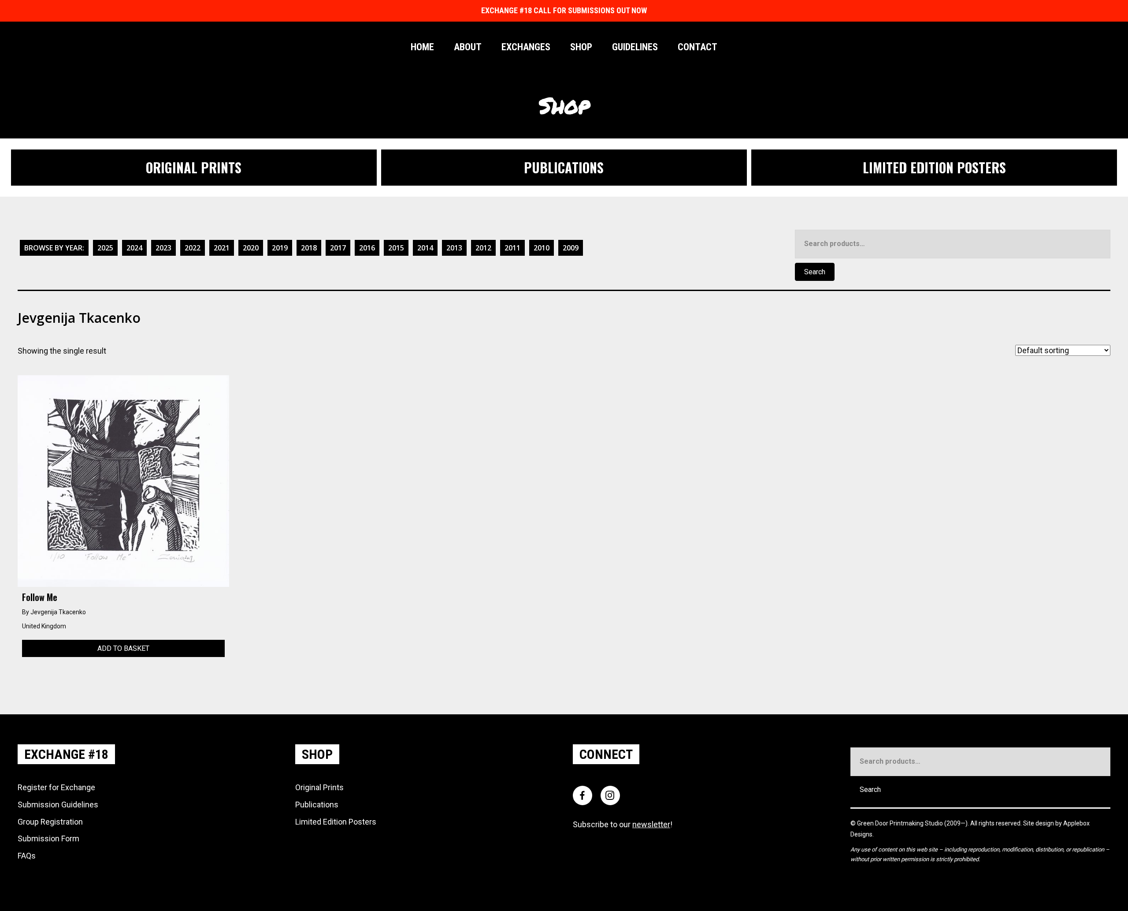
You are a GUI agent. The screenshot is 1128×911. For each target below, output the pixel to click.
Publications (316, 804)
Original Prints (319, 787)
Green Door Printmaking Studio (900, 823)
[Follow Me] (123, 480)
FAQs (27, 855)
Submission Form (48, 838)
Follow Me (39, 597)
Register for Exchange (56, 787)
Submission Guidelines (58, 804)
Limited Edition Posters (335, 821)
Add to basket (123, 648)
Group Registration (50, 821)
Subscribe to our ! (622, 824)
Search (814, 272)
